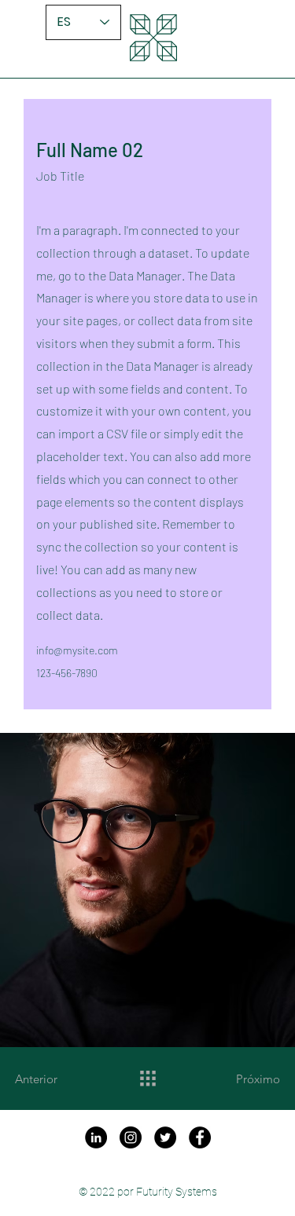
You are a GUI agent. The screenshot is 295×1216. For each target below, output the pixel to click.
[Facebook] (200, 1137)
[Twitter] (165, 1137)
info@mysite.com (77, 650)
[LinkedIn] (96, 1137)
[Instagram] (131, 1137)
